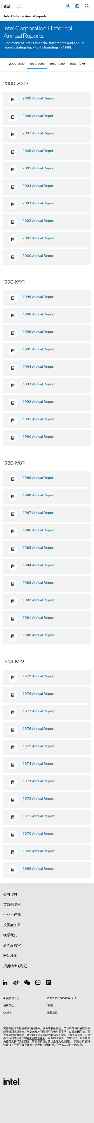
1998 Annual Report (39, 314)
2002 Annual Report (39, 221)
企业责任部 (12, 915)
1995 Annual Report (39, 349)
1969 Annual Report (39, 851)
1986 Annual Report (39, 530)
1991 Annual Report (39, 419)
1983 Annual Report (39, 583)
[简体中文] (77, 6)
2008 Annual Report (39, 116)
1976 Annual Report (39, 729)
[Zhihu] (48, 983)
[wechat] (27, 983)
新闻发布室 (12, 945)
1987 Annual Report (39, 513)
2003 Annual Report (39, 203)
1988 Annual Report (39, 495)
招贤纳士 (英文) (15, 966)
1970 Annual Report (39, 833)
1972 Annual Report (39, 798)
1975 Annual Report (39, 746)
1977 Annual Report (39, 711)
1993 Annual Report (39, 384)
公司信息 (10, 894)
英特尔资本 (12, 904)
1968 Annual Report (39, 868)
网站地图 (10, 956)
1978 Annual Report (39, 694)
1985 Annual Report (39, 548)
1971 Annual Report (39, 816)
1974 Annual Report (39, 763)
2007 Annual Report (39, 133)
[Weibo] (16, 983)
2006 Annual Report (39, 151)
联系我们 (10, 935)
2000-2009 (16, 64)
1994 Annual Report (39, 367)
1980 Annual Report (39, 635)
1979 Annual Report (39, 676)
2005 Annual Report (39, 168)
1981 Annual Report (39, 617)
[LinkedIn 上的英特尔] (5, 983)
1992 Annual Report (39, 402)
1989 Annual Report (39, 478)
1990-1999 (37, 64)
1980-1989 (57, 64)
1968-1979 (77, 64)
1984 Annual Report (39, 565)
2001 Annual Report (39, 238)
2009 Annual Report (39, 98)
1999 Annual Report (39, 297)
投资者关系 (12, 925)
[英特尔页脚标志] (12, 1081)
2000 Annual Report (39, 256)
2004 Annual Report (39, 186)
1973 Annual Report (39, 781)
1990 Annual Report (39, 437)
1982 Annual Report (39, 600)
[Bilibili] (38, 983)
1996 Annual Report (39, 332)
